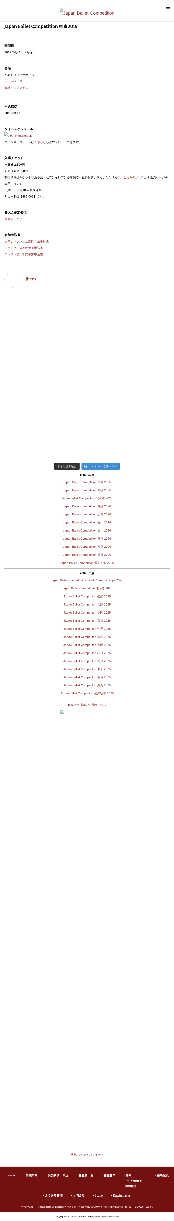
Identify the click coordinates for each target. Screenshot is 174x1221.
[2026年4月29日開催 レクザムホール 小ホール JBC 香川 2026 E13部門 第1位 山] (45, 319)
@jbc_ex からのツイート (87, 1154)
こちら (38, 142)
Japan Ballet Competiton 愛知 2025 (87, 596)
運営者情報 (27, 1206)
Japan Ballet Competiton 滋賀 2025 (87, 685)
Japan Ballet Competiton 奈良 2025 (87, 677)
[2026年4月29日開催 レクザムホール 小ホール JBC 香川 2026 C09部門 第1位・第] (45, 428)
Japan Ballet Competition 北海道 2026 (87, 498)
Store (99, 1195)
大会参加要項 (13, 219)
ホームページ (13, 81)
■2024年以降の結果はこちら (87, 704)
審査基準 (109, 1175)
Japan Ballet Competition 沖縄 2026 (87, 506)
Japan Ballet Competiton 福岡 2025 (87, 612)
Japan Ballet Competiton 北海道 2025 (87, 588)
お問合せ (79, 1195)
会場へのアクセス (16, 87)
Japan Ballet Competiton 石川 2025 (87, 653)
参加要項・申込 (58, 1175)
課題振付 (130, 1186)
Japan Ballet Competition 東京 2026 (87, 538)
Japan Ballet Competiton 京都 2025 (87, 620)
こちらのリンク (133, 177)
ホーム (10, 1175)
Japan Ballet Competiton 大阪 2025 (87, 645)
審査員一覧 (86, 1175)
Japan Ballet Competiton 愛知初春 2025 (87, 693)
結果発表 (163, 1175)
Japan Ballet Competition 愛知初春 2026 (87, 562)
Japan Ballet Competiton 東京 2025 (87, 669)
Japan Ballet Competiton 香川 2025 (87, 661)
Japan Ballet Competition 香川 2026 (87, 522)
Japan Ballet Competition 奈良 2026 (87, 546)
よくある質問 (54, 1195)
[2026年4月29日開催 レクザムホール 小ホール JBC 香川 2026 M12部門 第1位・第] (129, 319)
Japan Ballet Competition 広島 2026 (87, 514)
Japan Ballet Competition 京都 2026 (87, 482)
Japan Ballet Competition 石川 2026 (87, 530)
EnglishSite (121, 1195)
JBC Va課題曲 (133, 1181)
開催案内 (31, 1175)
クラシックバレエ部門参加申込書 (26, 241)
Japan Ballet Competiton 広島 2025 (87, 636)
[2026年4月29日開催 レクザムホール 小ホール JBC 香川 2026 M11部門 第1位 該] (45, 370)
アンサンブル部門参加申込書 (23, 254)
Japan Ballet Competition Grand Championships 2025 (87, 580)
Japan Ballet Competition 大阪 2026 (87, 490)
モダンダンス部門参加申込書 (23, 248)
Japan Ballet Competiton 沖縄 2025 (87, 628)
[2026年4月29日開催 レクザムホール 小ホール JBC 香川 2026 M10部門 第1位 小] (129, 373)
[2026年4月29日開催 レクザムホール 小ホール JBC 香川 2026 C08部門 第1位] (129, 431)
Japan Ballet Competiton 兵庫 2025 (87, 604)
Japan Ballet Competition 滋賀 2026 (87, 554)
